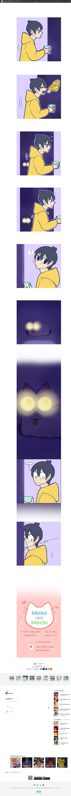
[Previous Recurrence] (7, 678)
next (69, 762)
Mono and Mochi (8, 1)
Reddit (49, 669)
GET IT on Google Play (38, 778)
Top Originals (57, 719)
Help (20, 787)
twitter (40, 785)
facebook (34, 785)
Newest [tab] (11, 711)
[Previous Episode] (33, 2)
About (12, 787)
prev (8, 762)
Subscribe (63, 1)
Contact (57, 787)
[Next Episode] (38, 2)
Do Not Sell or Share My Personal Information (43, 787)
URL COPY (69, 1)
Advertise (31, 787)
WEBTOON (2, 1)
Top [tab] (7, 711)
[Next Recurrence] (70, 678)
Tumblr (46, 669)
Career (54, 787)
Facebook (65, 1)
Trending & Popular (59, 690)
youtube (43, 785)
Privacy (27, 787)
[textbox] (28, 702)
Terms (23, 787)
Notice (7, 772)
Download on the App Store (46, 778)
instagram (37, 785)
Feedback (16, 787)
